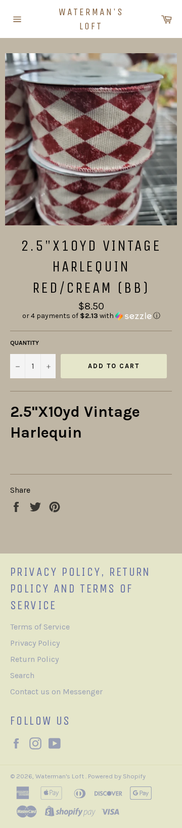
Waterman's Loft (91, 19)
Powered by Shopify (117, 776)
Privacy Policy (35, 643)
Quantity (24, 342)
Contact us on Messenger (56, 691)
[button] (91, 316)
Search (22, 675)
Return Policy (34, 659)
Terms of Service (40, 627)
